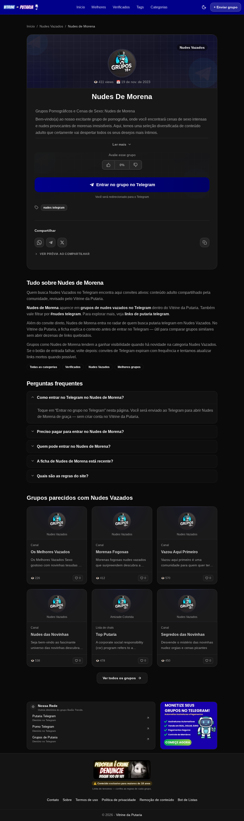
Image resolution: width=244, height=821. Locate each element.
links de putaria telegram (147, 314)
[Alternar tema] (204, 7)
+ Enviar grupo (226, 7)
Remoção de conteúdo (157, 800)
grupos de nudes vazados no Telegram (116, 308)
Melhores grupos (129, 367)
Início (80, 7)
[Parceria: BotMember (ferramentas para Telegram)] (188, 725)
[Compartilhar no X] (62, 242)
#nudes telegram (66, 314)
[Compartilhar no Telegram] (51, 242)
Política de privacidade (119, 800)
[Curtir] (108, 165)
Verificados (121, 7)
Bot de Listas (187, 800)
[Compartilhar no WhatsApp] (39, 242)
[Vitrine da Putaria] (21, 7)
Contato (53, 800)
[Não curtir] (135, 165)
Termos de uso (87, 800)
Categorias (159, 7)
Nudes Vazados (51, 26)
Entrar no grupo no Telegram (125, 184)
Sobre (67, 800)
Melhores (99, 7)
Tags (140, 7)
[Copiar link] (204, 242)
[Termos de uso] (122, 769)
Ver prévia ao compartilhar (65, 254)
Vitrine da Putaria (129, 815)
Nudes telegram (54, 207)
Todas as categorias (43, 367)
